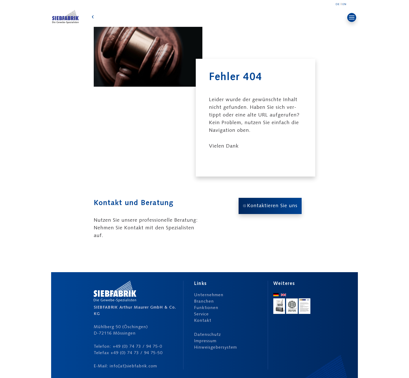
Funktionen (206, 308)
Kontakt (202, 321)
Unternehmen (208, 295)
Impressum (205, 341)
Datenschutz (207, 335)
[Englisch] (283, 295)
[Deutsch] (276, 295)
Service (201, 314)
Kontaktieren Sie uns (272, 205)
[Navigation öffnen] (351, 17)
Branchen (204, 301)
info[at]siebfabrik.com (133, 366)
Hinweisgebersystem (215, 347)
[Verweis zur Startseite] (65, 23)
